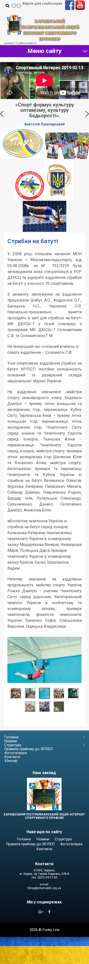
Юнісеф (10, 761)
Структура (12, 745)
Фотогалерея (15, 753)
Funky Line (51, 930)
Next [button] (87, 114)
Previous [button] (2, 114)
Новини (10, 741)
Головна (11, 737)
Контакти (12, 757)
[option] (44, 114)
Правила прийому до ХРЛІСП (28, 749)
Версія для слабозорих (42, 3)
